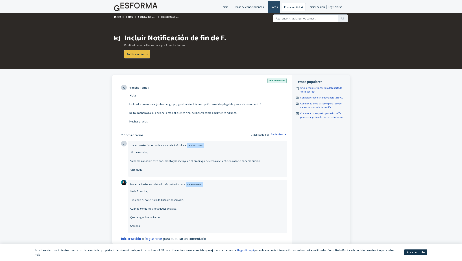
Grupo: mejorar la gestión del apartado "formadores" (321, 89)
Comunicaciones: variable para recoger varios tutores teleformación (321, 105)
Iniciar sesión (317, 7)
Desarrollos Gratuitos (174, 16)
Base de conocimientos (249, 7)
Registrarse (335, 7)
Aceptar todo (416, 252)
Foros (274, 7)
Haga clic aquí (245, 250)
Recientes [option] (277, 134)
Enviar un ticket (293, 7)
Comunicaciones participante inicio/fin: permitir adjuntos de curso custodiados (321, 115)
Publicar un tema (137, 54)
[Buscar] (343, 18)
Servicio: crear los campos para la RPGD (321, 97)
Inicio (225, 7)
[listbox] (278, 134)
